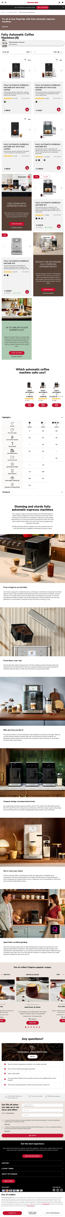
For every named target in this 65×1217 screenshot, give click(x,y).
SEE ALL (32, 1056)
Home (3, 12)
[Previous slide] (3, 70)
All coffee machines (12, 12)
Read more (5, 26)
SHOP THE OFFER (42, 7)
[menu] (2, 2)
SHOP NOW (29, 405)
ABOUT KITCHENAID (9, 1174)
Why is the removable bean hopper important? (21, 1069)
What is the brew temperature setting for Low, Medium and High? (27, 1064)
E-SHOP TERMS (7, 1169)
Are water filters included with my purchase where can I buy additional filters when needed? (32, 1079)
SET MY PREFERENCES (52, 1213)
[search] (5, 2)
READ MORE (32, 1023)
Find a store (8, 1181)
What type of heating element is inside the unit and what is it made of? (29, 1085)
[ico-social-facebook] (54, 1190)
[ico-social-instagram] (61, 1190)
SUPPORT (5, 1163)
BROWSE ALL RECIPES (32, 974)
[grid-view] (58, 52)
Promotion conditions (16, 227)
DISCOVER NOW (48, 289)
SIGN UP (33, 1135)
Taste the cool (17, 224)
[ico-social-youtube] (57, 1190)
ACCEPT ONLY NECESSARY (32, 1213)
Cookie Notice (46, 1204)
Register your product (32, 1156)
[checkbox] (2, 1121)
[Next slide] (30, 70)
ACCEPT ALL (12, 1213)
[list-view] (61, 52)
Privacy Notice (31, 1206)
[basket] (62, 2)
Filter (4, 52)
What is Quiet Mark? (14, 1073)
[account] (59, 2)
